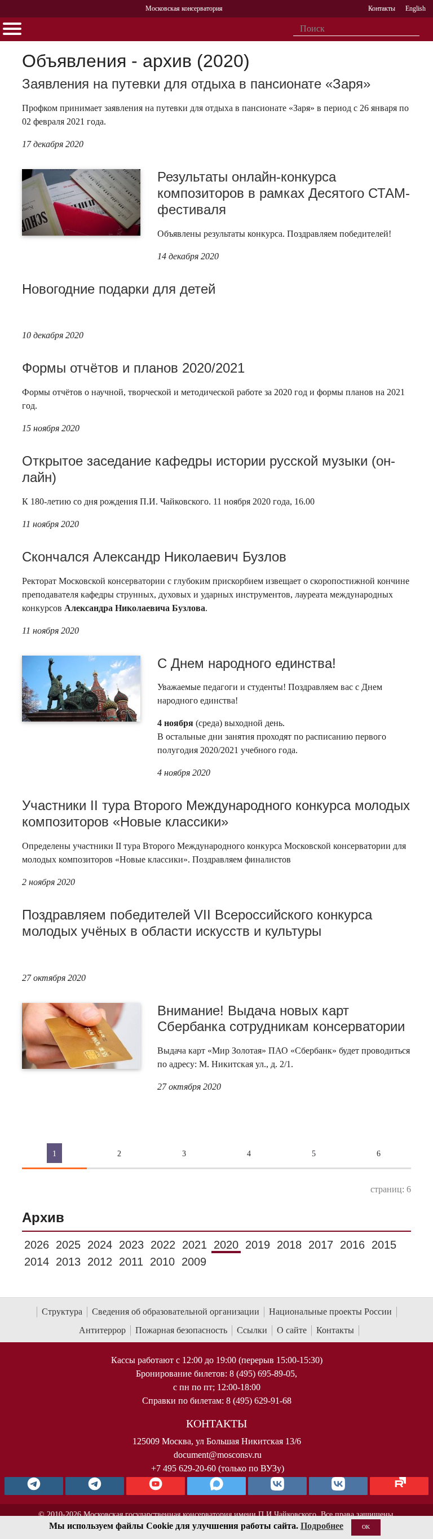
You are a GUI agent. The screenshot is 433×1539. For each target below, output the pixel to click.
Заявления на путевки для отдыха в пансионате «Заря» (196, 83)
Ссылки (252, 1330)
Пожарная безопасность (181, 1330)
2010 (162, 1261)
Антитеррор (102, 1330)
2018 (289, 1245)
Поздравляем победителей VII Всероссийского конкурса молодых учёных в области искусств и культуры (197, 923)
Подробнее (322, 1526)
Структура (62, 1311)
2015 (384, 1245)
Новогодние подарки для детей (118, 289)
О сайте (292, 1330)
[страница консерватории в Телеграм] (34, 1486)
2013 (68, 1261)
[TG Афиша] (94, 1486)
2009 (194, 1261)
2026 (36, 1245)
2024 (99, 1245)
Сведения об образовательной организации (175, 1311)
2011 (131, 1261)
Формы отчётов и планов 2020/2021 (133, 367)
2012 (99, 1261)
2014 (36, 1261)
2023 (131, 1245)
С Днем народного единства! (246, 663)
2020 (226, 1245)
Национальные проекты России (330, 1311)
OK (366, 1527)
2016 (352, 1245)
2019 (257, 1245)
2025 (68, 1245)
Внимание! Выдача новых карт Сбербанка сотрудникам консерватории (281, 1018)
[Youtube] (155, 1486)
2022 (163, 1245)
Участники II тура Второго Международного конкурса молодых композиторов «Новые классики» (216, 813)
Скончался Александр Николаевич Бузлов (154, 556)
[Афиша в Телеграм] (399, 1486)
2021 (194, 1245)
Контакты (335, 1330)
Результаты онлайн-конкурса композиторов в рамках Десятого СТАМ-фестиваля (283, 193)
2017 (320, 1245)
